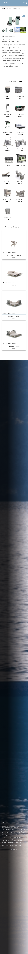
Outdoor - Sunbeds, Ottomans (11, 41)
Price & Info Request (14, 75)
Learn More (14, 849)
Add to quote (14, 71)
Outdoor (13, 8)
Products (8, 8)
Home (3, 8)
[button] (24, 2)
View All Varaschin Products (14, 354)
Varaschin (5, 39)
